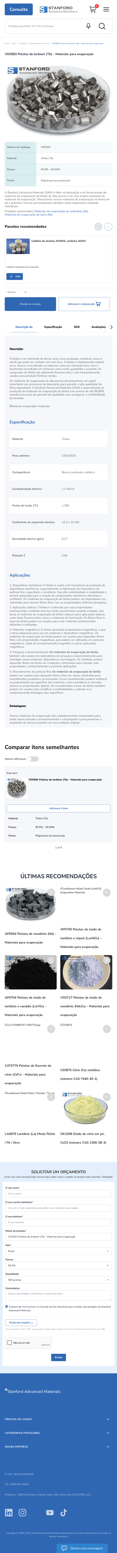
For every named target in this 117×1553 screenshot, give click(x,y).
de (48, 211)
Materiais (40, 211)
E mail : (19, 1474)
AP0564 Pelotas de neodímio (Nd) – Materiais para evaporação (30, 938)
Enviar (58, 1357)
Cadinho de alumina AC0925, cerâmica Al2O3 (58, 241)
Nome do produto (15, 1231)
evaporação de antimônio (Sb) (69, 211)
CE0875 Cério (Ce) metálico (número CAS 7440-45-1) (80, 1074)
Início (7, 43)
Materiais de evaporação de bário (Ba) (29, 214)
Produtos (23, 43)
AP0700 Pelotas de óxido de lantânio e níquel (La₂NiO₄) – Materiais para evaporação (81, 938)
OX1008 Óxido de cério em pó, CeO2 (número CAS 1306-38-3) (83, 1138)
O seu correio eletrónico (19, 1202)
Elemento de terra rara (39, 43)
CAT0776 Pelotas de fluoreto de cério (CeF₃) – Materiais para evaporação (28, 1074)
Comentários (12, 1288)
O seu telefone (14, 1216)
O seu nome (12, 1188)
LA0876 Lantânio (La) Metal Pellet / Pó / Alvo (30, 1138)
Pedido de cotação (30, 304)
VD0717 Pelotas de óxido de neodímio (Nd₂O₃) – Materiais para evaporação (85, 1006)
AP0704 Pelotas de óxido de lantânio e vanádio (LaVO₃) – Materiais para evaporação (25, 1006)
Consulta (19, 9)
